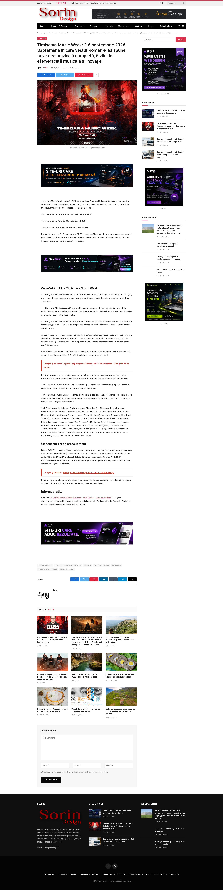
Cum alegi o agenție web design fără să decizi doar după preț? (170, 140)
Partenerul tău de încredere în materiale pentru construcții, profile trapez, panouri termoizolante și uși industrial (169, 229)
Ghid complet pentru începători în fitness (171, 270)
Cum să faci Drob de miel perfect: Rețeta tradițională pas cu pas (120, 675)
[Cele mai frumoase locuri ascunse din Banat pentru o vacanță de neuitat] (121, 696)
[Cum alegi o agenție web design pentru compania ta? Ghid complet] (148, 154)
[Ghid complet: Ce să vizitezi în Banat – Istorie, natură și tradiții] (86, 662)
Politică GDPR (135, 874)
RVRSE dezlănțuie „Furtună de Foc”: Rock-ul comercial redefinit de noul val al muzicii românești (52, 676)
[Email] (28, 187)
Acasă (42, 26)
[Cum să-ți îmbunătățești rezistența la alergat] (148, 246)
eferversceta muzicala (72, 565)
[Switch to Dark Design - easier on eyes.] (179, 26)
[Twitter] (28, 168)
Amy (46, 68)
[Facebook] (28, 161)
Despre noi (49, 874)
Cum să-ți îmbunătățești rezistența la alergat (167, 244)
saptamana (116, 565)
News (51, 33)
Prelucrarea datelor (114, 874)
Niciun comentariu (71, 68)
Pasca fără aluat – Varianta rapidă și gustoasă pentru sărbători (52, 710)
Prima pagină (42, 33)
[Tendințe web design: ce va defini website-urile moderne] (148, 113)
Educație (93, 26)
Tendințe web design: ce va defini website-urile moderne (92, 3)
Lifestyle (109, 26)
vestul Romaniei (66, 569)
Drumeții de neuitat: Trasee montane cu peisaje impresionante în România (120, 639)
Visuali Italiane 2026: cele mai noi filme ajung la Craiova (85, 710)
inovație (87, 565)
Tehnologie (165, 26)
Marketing (122, 26)
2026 (57, 565)
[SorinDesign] (57, 14)
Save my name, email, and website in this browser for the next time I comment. (76, 772)
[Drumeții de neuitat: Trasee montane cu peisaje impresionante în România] (121, 625)
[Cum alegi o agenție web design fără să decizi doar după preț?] (148, 141)
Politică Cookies (67, 874)
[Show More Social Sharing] (96, 75)
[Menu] (183, 26)
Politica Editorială (156, 874)
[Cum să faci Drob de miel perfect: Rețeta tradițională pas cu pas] (121, 662)
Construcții (79, 26)
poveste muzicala (101, 565)
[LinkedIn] (28, 174)
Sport (150, 26)
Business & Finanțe (59, 26)
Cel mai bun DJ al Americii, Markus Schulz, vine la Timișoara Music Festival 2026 (52, 639)
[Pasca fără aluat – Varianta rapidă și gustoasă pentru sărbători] (52, 696)
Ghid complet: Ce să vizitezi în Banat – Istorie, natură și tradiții (84, 675)
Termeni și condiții (89, 874)
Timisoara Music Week (48, 569)
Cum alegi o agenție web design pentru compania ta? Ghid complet (170, 154)
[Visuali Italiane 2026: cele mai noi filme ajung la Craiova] (86, 696)
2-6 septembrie (45, 565)
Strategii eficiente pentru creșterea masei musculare (168, 257)
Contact (174, 874)
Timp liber (42, 39)
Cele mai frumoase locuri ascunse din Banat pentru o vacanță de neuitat (120, 711)
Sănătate (138, 26)
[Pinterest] (28, 180)
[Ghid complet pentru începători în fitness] (148, 272)
